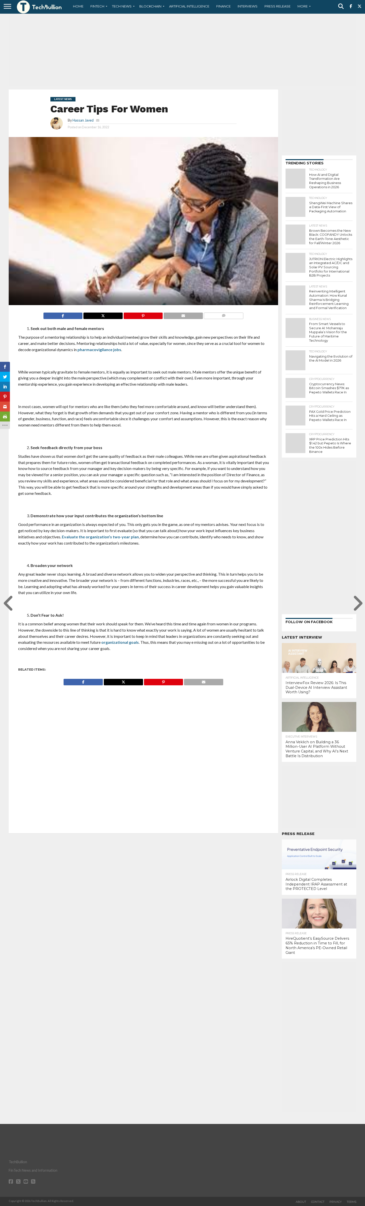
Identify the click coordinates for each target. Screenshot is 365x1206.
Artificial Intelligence (189, 6)
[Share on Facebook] (63, 314)
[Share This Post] (103, 314)
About (301, 1202)
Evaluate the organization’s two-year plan (100, 536)
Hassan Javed (83, 120)
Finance (223, 6)
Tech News (122, 6)
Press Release (277, 6)
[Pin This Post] (143, 314)
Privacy (335, 1202)
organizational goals (120, 642)
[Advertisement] (182, 51)
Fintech (97, 6)
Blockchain (150, 6)
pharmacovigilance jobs (99, 349)
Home (78, 6)
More (302, 6)
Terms (351, 1202)
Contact (318, 1202)
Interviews (247, 6)
